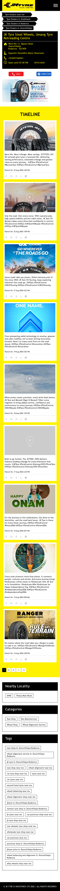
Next (18, 670)
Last (24, 670)
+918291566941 (15, 58)
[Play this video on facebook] (30, 198)
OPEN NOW (39, 63)
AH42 (9, 695)
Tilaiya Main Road (24, 695)
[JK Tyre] (18, 5)
